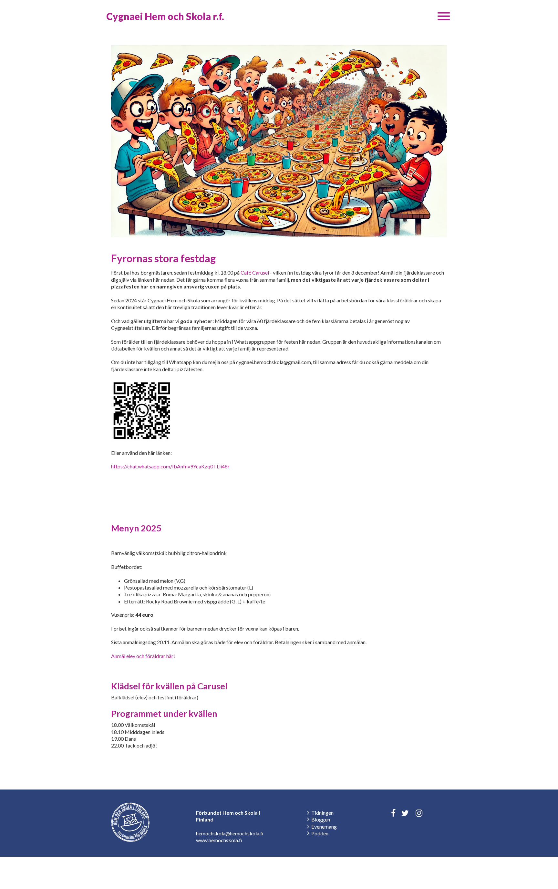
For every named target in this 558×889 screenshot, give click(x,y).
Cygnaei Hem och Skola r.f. (165, 16)
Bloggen (320, 819)
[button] (444, 16)
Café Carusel (255, 272)
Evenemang (324, 826)
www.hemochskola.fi (219, 840)
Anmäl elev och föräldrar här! (143, 656)
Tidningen (322, 813)
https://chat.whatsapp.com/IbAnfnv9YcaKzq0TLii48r (170, 466)
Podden (319, 833)
